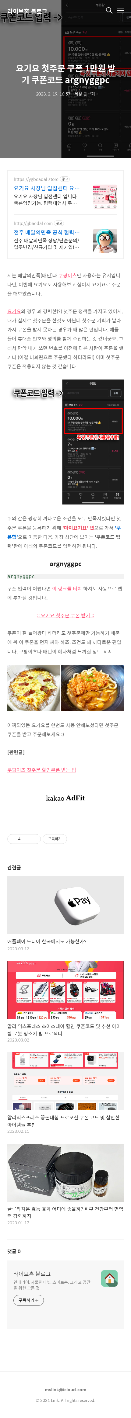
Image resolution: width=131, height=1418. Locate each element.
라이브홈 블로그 (27, 11)
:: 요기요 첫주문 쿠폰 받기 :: (65, 615)
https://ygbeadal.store (36, 179)
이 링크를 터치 (67, 588)
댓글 (14, 1251)
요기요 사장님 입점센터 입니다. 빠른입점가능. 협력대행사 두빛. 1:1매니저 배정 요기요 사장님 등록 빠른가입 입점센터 (47, 199)
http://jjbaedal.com (33, 223)
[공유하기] (26, 839)
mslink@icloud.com (66, 1389)
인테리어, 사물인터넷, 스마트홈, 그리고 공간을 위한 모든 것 (51, 1285)
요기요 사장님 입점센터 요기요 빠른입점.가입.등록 (47, 188)
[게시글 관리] (34, 839)
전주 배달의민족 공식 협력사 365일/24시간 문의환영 (47, 232)
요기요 (14, 311)
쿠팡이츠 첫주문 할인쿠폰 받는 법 (41, 770)
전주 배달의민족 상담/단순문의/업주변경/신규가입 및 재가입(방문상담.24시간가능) (46, 244)
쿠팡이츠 (67, 275)
